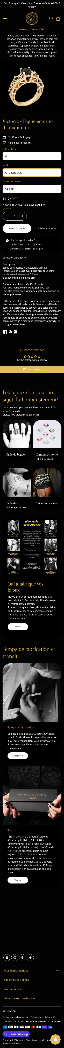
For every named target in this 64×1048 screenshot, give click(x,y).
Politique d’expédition (36, 1021)
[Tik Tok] (22, 957)
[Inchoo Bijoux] (32, 18)
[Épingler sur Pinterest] (10, 331)
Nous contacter (13, 989)
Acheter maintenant (47, 228)
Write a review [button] (32, 369)
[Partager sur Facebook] (5, 331)
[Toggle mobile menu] (13, 18)
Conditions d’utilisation (13, 1021)
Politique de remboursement (15, 1017)
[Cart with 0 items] (58, 18)
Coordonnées (54, 1021)
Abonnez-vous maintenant (20, 998)
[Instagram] (14, 957)
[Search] (51, 18)
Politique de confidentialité (43, 1017)
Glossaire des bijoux (16, 979)
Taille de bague (15, 454)
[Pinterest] (30, 957)
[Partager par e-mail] (15, 331)
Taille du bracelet (47, 503)
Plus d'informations (16, 970)
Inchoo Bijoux (25, 1040)
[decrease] (7, 216)
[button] (58, 18)
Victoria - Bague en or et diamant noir (28, 124)
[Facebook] (6, 957)
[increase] (22, 216)
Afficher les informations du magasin (26, 248)
